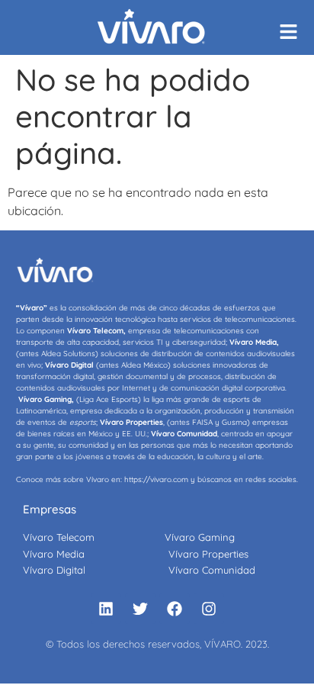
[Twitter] (140, 608)
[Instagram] (209, 608)
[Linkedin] (106, 608)
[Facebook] (174, 608)
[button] (293, 32)
